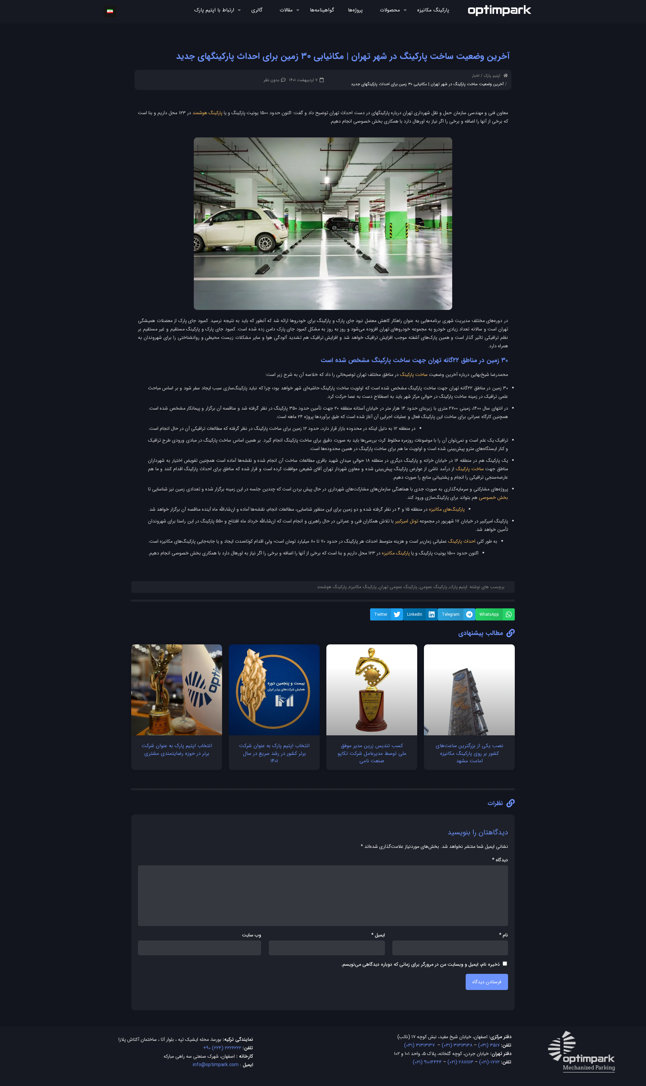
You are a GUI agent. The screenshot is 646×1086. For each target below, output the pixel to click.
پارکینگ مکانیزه (396, 553)
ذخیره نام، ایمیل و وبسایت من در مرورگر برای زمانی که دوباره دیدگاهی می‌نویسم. (420, 964)
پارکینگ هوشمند (207, 113)
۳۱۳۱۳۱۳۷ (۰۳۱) (419, 1045)
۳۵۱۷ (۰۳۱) (489, 1045)
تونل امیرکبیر (406, 521)
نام (503, 935)
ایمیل (378, 935)
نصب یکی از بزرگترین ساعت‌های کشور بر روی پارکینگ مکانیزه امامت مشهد (469, 753)
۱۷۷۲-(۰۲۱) (489, 1062)
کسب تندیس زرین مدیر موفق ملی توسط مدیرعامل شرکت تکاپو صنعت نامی (371, 753)
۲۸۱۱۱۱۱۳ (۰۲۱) (460, 1062)
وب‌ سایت (251, 935)
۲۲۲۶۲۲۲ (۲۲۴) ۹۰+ (222, 1048)
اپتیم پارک (492, 75)
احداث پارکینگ (461, 541)
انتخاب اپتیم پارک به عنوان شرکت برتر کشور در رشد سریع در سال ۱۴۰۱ (274, 753)
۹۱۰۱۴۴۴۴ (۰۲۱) (427, 1062)
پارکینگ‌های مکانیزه (447, 509)
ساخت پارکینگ (414, 374)
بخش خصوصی (493, 497)
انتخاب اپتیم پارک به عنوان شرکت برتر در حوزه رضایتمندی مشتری (177, 750)
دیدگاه (500, 860)
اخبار (475, 75)
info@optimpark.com (216, 1064)
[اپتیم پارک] (499, 10)
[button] (495, 614)
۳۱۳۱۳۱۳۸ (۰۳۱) (457, 1045)
